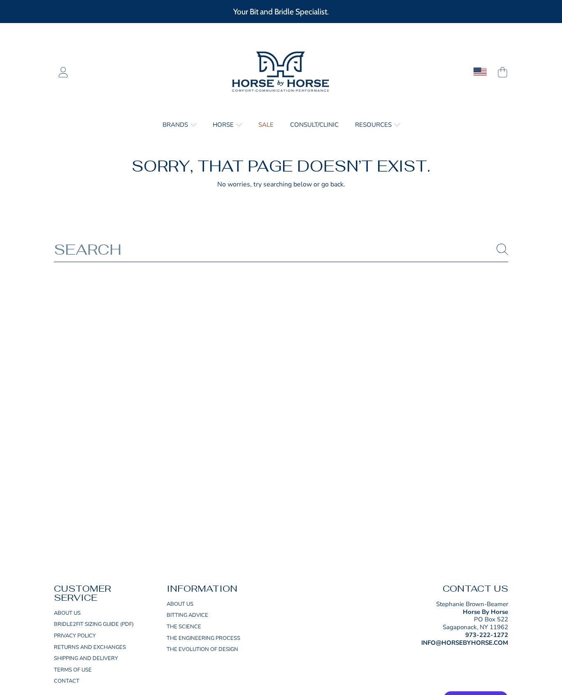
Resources (374, 125)
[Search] (502, 249)
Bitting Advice (187, 615)
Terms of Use (73, 670)
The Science (184, 626)
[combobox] (281, 249)
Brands (176, 125)
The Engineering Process (203, 638)
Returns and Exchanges (90, 647)
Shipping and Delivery (86, 658)
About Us (67, 613)
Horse (224, 125)
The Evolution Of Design (202, 649)
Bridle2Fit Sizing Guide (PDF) (94, 624)
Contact (66, 681)
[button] (502, 72)
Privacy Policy (75, 635)
